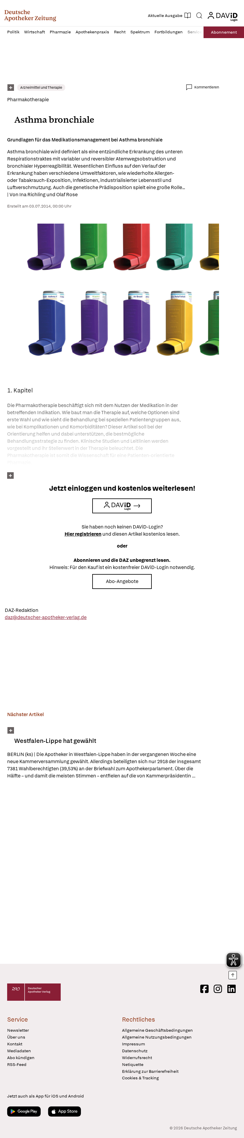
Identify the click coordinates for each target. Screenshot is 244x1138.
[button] (30, 15)
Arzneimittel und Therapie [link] (41, 87)
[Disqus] (113, 872)
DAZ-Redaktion (21, 610)
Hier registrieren (83, 534)
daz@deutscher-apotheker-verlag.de (46, 617)
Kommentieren (206, 87)
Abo (224, 32)
